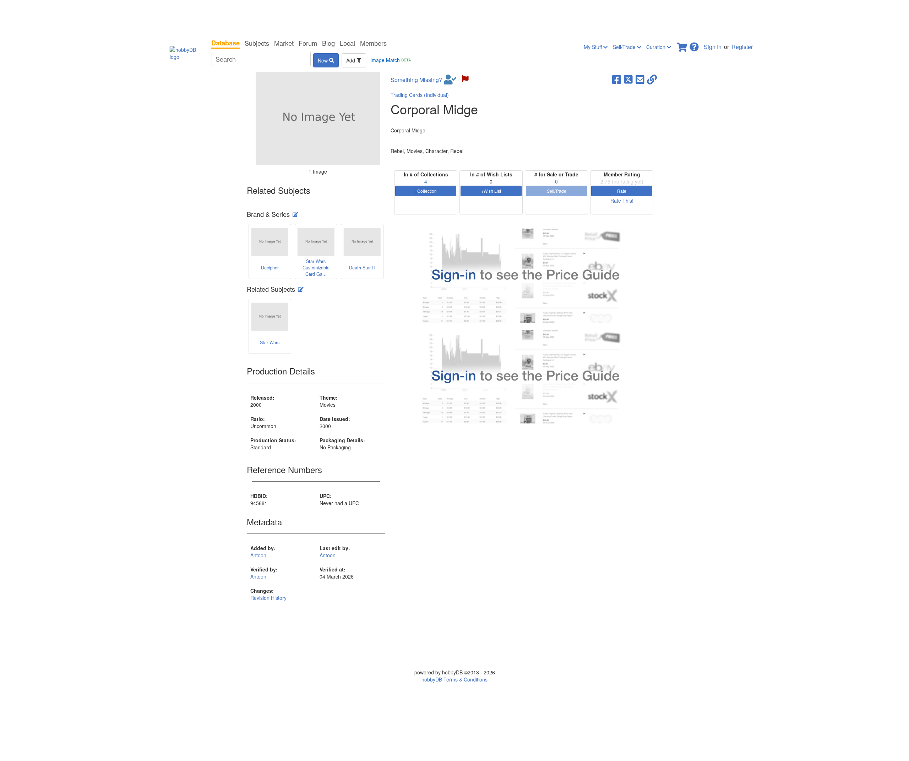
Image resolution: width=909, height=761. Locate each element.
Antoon (258, 555)
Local (347, 43)
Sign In (713, 47)
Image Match (390, 60)
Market (284, 43)
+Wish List (491, 191)
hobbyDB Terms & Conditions (454, 679)
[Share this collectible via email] (640, 79)
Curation (656, 46)
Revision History (268, 597)
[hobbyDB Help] (694, 44)
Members (373, 43)
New (323, 60)
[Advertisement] (454, 17)
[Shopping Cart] (682, 44)
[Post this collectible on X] (628, 79)
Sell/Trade (625, 46)
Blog (328, 43)
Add (351, 60)
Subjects (257, 43)
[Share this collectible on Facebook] (616, 79)
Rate (621, 191)
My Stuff (593, 46)
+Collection (426, 191)
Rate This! (621, 200)
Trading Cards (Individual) (420, 94)
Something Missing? (416, 80)
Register (742, 47)
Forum (308, 43)
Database (225, 43)
